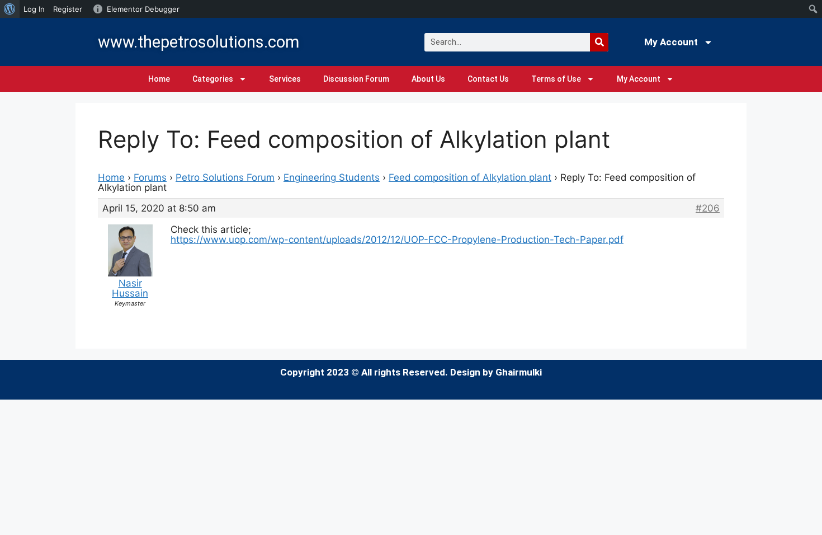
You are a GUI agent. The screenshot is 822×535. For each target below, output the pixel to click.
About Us (428, 78)
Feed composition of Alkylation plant (470, 177)
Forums (150, 177)
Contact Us (488, 78)
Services (285, 78)
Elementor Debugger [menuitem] (143, 8)
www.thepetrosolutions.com (198, 41)
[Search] (599, 42)
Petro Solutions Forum (225, 177)
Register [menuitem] (67, 8)
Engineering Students (332, 177)
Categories (212, 78)
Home (159, 78)
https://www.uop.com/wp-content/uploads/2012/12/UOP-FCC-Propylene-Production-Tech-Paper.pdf (397, 239)
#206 (708, 208)
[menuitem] (10, 9)
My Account (671, 42)
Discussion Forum (356, 78)
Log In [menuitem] (34, 8)
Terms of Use (556, 78)
